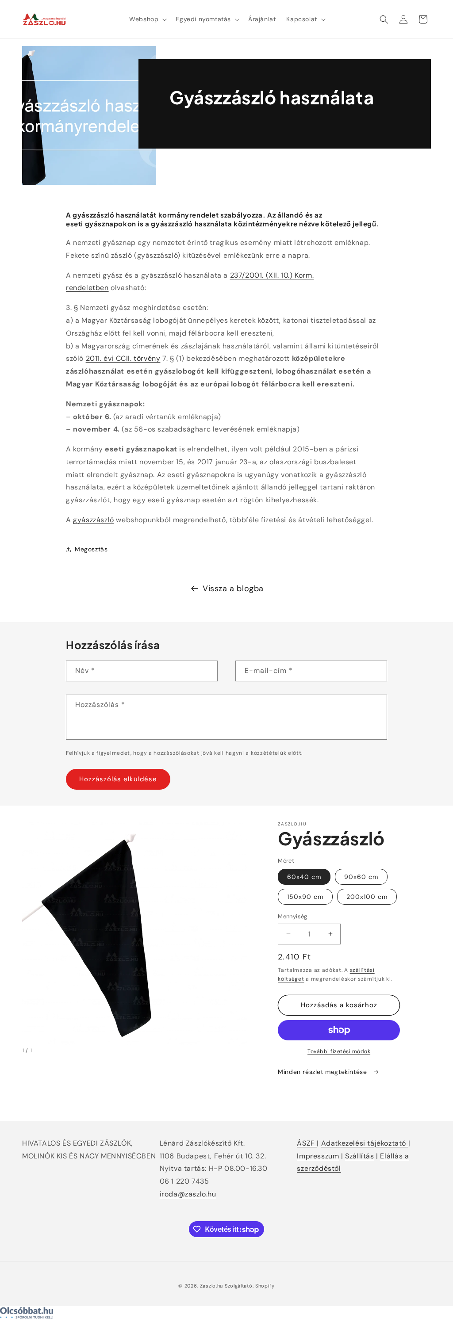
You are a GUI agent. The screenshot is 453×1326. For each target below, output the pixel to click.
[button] (147, 19)
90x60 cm (361, 877)
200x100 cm (367, 897)
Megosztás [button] (91, 549)
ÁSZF (307, 1143)
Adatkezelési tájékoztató (364, 1143)
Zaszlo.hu (211, 1286)
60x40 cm (304, 877)
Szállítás (359, 1156)
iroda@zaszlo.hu (188, 1194)
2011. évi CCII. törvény (123, 358)
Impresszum (318, 1156)
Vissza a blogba (233, 588)
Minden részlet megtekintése (323, 1072)
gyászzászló (93, 519)
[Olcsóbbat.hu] (226, 1315)
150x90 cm (305, 897)
